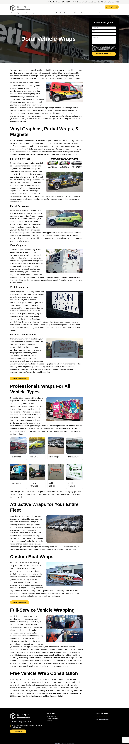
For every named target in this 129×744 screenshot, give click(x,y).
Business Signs (15, 13)
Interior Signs (30, 13)
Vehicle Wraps (45, 13)
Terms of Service (52, 718)
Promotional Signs (62, 13)
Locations (113, 13)
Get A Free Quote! (19, 378)
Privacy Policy (51, 716)
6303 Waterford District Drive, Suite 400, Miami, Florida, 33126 (97, 2)
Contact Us (102, 13)
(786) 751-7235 (113, 7)
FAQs (75, 13)
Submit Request (103, 53)
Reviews (83, 13)
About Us (93, 13)
